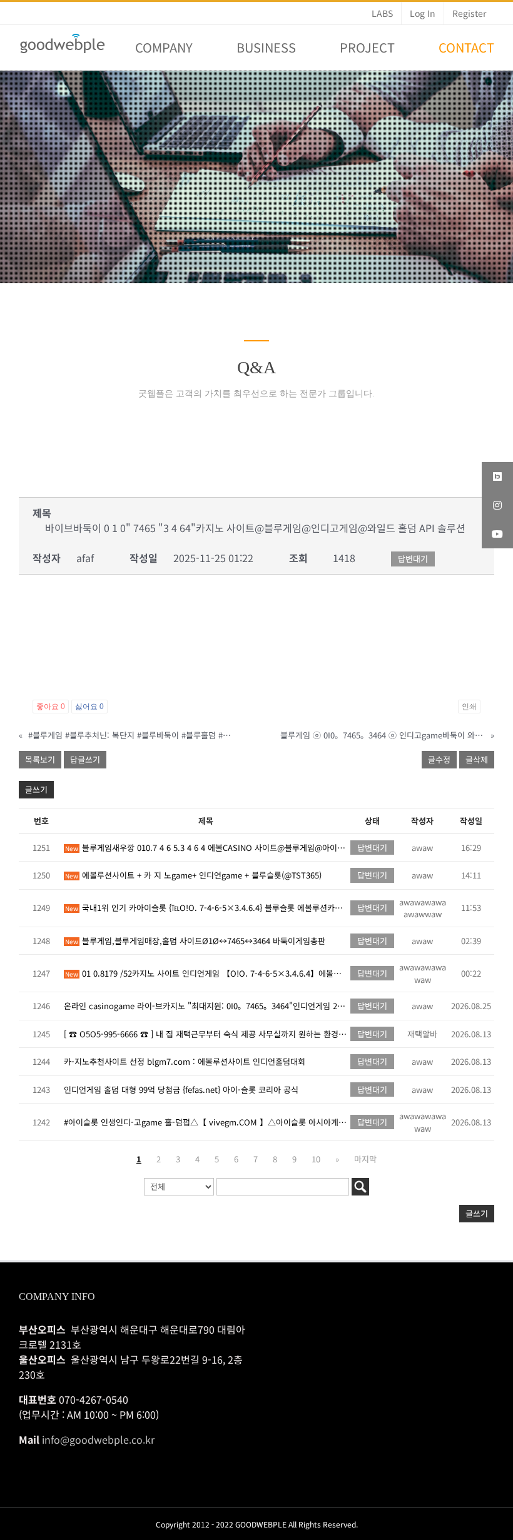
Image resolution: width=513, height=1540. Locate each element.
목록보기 (40, 759)
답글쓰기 (85, 759)
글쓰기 (36, 789)
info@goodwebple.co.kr (98, 1439)
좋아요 (50, 706)
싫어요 (89, 706)
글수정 (439, 759)
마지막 (365, 1159)
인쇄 (469, 706)
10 (316, 1159)
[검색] (360, 1186)
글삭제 (476, 759)
